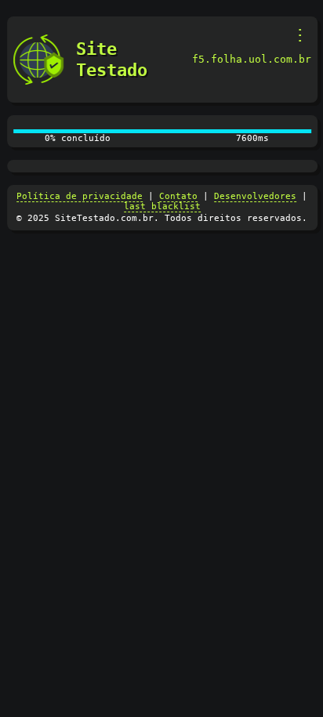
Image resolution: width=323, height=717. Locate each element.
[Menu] (300, 35)
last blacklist (162, 206)
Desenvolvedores (255, 196)
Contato (178, 196)
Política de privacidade (79, 196)
